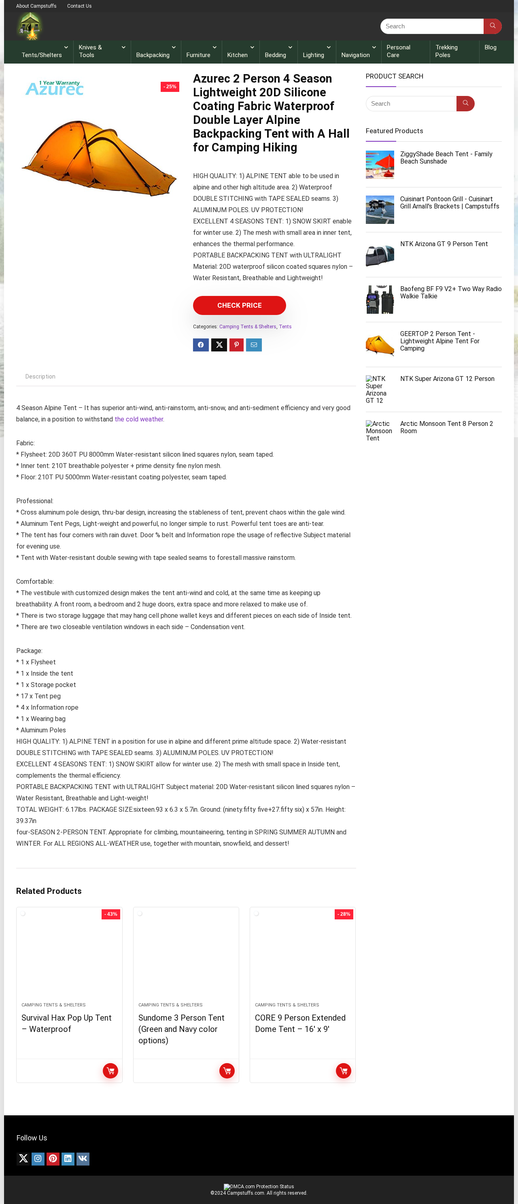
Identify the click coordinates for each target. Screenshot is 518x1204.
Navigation (356, 55)
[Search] (493, 26)
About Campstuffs (36, 6)
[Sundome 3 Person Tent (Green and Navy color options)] (186, 958)
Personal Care (398, 51)
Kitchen (237, 55)
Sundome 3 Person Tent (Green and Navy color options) (181, 1029)
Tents (285, 327)
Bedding (275, 55)
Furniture (198, 55)
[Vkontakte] (82, 1159)
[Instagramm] (38, 1159)
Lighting (313, 55)
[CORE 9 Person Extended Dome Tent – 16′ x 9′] (302, 958)
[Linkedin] (68, 1159)
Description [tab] (40, 376)
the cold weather (139, 419)
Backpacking (153, 55)
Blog (491, 47)
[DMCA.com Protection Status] (259, 1186)
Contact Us (79, 6)
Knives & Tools (90, 51)
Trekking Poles (446, 51)
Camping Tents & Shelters (247, 327)
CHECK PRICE (239, 305)
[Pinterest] (53, 1159)
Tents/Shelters (41, 55)
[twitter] (23, 1159)
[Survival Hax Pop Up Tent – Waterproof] (69, 958)
